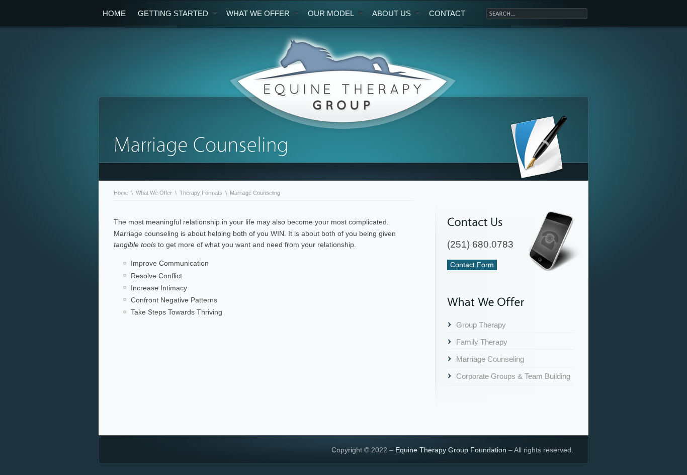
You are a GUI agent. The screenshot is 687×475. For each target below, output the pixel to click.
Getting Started (173, 13)
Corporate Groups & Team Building (513, 376)
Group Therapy (481, 325)
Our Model (331, 13)
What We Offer (258, 13)
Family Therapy (481, 342)
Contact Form (472, 265)
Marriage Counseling (490, 359)
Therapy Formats (201, 193)
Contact (447, 13)
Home (114, 13)
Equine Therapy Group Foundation (450, 450)
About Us (391, 13)
